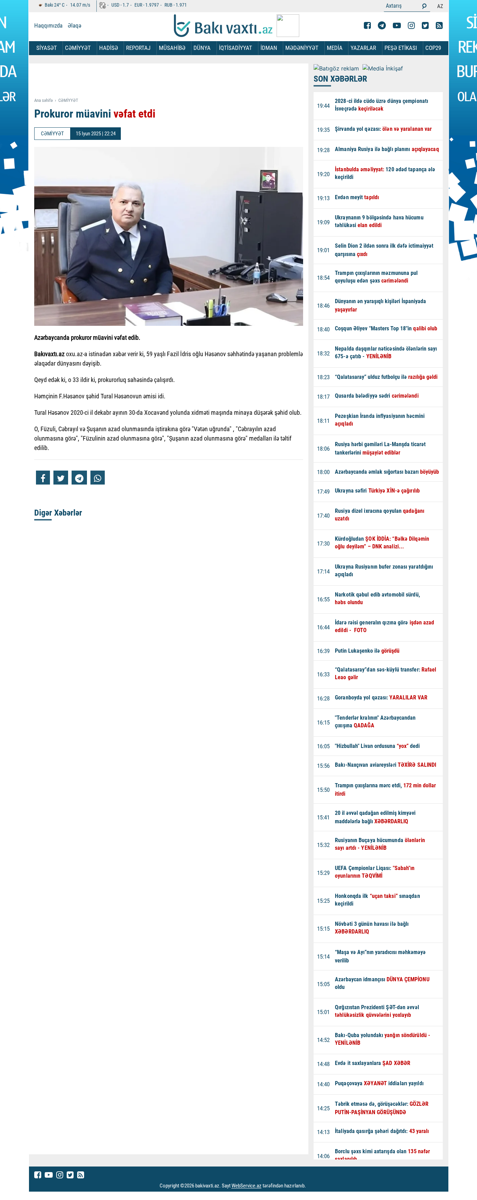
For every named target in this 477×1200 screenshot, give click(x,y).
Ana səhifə (43, 100)
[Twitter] (425, 25)
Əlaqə (74, 25)
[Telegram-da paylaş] (79, 477)
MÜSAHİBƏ (172, 47)
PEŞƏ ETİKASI (400, 47)
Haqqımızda (48, 25)
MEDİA (335, 47)
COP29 (433, 47)
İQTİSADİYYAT (235, 47)
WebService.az (247, 1186)
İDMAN (268, 47)
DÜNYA (202, 47)
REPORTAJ (138, 47)
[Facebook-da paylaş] (43, 477)
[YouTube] (397, 25)
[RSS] (439, 25)
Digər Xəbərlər (58, 513)
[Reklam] (174, 80)
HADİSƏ (108, 47)
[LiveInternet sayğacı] (312, 1186)
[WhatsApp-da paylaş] (98, 477)
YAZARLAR (363, 47)
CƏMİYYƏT (78, 47)
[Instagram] (411, 25)
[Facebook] (367, 25)
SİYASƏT (46, 47)
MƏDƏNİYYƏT (301, 47)
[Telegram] (382, 25)
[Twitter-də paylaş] (61, 477)
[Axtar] (424, 6)
